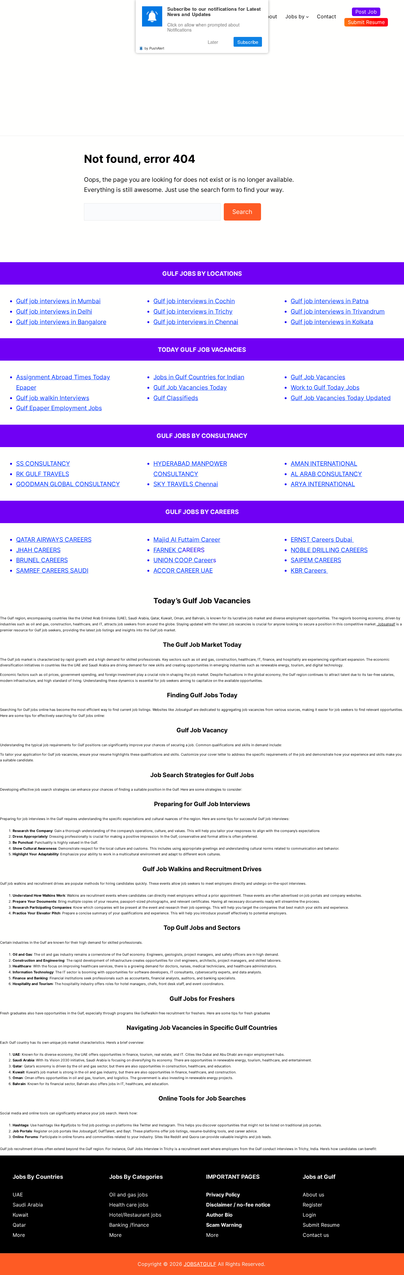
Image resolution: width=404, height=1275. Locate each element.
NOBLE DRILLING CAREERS (329, 550)
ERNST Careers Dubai (322, 539)
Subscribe (247, 41)
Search (242, 211)
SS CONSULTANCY (43, 463)
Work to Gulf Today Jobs (325, 387)
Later (213, 41)
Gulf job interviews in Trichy (193, 311)
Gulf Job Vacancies (318, 377)
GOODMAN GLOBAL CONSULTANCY (68, 484)
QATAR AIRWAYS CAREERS (54, 539)
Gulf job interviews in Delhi (54, 311)
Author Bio (219, 1215)
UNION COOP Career (183, 560)
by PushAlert (154, 47)
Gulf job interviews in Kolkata (332, 322)
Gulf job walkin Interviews (52, 398)
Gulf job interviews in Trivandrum (338, 311)
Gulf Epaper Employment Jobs (59, 408)
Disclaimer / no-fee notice (238, 1204)
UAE (18, 1194)
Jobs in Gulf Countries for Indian (198, 377)
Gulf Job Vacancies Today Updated (341, 398)
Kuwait (20, 1215)
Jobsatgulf (386, 624)
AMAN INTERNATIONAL (324, 463)
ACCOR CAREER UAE (183, 570)
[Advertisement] (202, 80)
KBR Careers (308, 570)
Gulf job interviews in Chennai (195, 322)
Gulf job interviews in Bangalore (61, 322)
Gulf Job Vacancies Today (190, 387)
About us (313, 1194)
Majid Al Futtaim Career (186, 539)
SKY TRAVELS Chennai (185, 484)
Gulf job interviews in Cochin (194, 301)
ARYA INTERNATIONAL (323, 484)
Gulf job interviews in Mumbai (58, 301)
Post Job (366, 12)
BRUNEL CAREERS (42, 560)
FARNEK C (167, 550)
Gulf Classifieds (175, 398)
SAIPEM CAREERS (316, 560)
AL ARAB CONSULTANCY (326, 474)
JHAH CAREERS (38, 550)
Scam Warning (224, 1225)
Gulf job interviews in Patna (330, 301)
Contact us (316, 1235)
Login (309, 1215)
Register (312, 1204)
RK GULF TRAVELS (42, 474)
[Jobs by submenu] (307, 16)
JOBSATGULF (200, 1264)
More (19, 1235)
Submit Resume (366, 22)
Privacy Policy (223, 1194)
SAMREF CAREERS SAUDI (52, 570)
